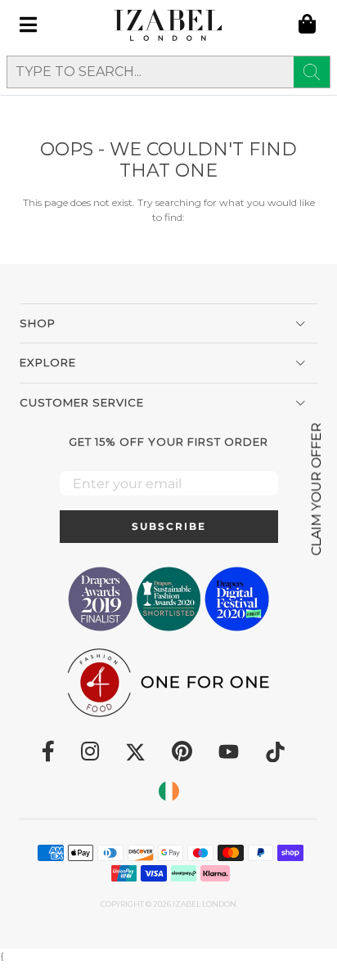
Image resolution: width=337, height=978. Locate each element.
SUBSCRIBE (169, 526)
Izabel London (204, 903)
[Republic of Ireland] (169, 791)
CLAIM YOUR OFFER (316, 489)
